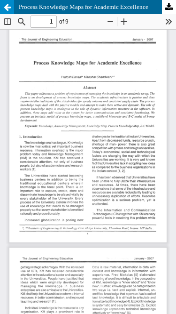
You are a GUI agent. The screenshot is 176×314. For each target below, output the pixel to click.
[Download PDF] (169, 7)
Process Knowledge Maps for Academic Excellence (83, 7)
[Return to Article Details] (7, 7)
